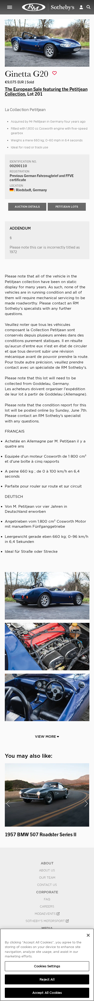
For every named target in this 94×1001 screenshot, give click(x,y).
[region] (47, 965)
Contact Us (47, 885)
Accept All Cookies (47, 992)
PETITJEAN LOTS (66, 206)
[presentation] (8, 803)
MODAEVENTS (46, 913)
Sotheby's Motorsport (46, 921)
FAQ (47, 899)
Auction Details (27, 206)
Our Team (47, 877)
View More (46, 736)
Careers (47, 906)
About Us (47, 870)
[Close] (88, 935)
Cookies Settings (47, 966)
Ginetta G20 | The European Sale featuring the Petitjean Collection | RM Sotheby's (48, 7)
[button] (81, 7)
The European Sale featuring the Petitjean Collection (46, 91)
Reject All (47, 979)
